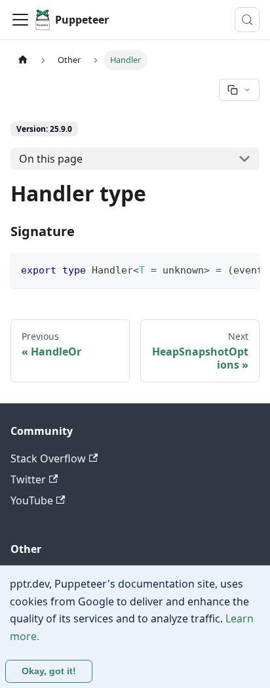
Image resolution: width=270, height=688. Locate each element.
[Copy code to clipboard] (243, 269)
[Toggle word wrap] (219, 269)
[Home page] (22, 60)
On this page (51, 159)
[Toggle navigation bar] (20, 20)
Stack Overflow (48, 458)
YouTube (31, 500)
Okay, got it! (49, 671)
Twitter (28, 479)
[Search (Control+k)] (247, 19)
